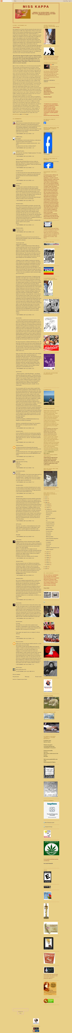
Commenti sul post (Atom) (22, 679)
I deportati (48, 545)
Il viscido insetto (49, 531)
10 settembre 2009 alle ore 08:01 (25, 671)
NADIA (17, 136)
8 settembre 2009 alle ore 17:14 (25, 664)
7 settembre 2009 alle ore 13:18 (25, 167)
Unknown (18, 445)
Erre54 (17, 667)
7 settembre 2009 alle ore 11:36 (25, 133)
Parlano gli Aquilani (50, 540)
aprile (47, 559)
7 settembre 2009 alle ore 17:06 (25, 467)
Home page (27, 676)
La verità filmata (49, 527)
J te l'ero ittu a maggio (50, 522)
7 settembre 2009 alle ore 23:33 (25, 618)
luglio (47, 553)
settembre (48, 509)
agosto (47, 551)
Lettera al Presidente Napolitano (52, 538)
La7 (46, 520)
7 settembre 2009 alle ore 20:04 (25, 558)
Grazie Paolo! (48, 533)
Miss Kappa (36, 6)
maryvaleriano (18, 471)
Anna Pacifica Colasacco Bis (49, 131)
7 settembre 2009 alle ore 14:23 (25, 180)
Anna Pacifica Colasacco (48, 161)
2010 (46, 500)
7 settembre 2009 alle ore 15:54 (25, 314)
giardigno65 (18, 151)
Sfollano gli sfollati (49, 536)
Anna (17, 183)
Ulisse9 (17, 621)
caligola (17, 121)
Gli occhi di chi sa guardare (51, 511)
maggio (47, 557)
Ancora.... (48, 516)
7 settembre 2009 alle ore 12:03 (25, 156)
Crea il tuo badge (47, 154)
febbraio (48, 562)
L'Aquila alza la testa (50, 525)
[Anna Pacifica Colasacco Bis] (48, 153)
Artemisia (18, 228)
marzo (47, 561)
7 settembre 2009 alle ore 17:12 (25, 482)
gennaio (48, 564)
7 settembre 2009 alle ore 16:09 (25, 442)
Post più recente (16, 676)
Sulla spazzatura (49, 513)
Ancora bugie (48, 544)
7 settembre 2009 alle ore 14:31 (25, 225)
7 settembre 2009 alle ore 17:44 (25, 493)
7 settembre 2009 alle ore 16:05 (25, 368)
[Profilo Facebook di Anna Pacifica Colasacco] (45, 123)
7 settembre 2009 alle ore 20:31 (25, 575)
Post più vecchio (38, 676)
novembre (48, 505)
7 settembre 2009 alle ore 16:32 (25, 456)
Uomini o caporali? (49, 549)
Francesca (18, 641)
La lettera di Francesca (50, 523)
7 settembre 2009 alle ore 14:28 (25, 200)
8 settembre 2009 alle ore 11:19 (25, 638)
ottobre (47, 507)
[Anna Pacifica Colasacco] (48, 167)
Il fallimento (48, 514)
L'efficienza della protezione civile (52, 547)
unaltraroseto (18, 459)
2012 (46, 497)
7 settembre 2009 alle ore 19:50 (25, 536)
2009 (46, 502)
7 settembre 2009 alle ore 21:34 (25, 599)
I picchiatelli (48, 534)
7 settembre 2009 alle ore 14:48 (25, 231)
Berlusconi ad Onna (50, 529)
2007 (46, 568)
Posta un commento (16, 674)
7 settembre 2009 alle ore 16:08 (25, 428)
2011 (46, 498)
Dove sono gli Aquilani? (50, 518)
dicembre (48, 504)
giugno (47, 555)
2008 (46, 566)
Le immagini (48, 542)
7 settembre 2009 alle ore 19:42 (25, 520)
